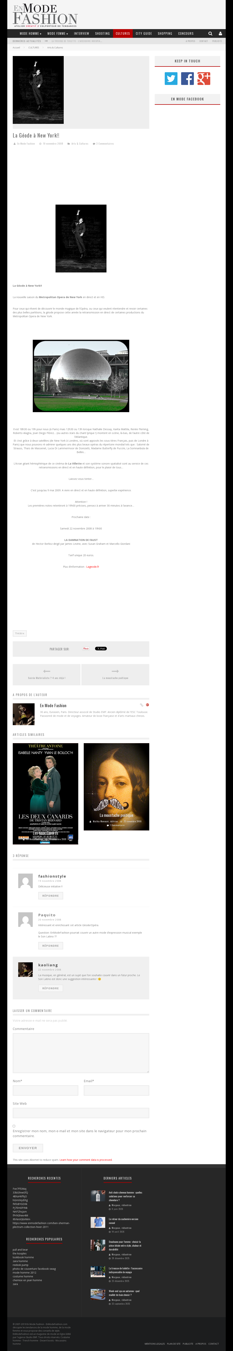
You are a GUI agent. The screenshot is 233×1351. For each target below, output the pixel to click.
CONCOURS (186, 33)
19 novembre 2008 (49, 880)
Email (89, 1081)
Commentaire (23, 1029)
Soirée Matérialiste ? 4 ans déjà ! (46, 678)
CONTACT (204, 41)
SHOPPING (165, 33)
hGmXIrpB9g (20, 1200)
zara (15, 1284)
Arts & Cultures (55, 47)
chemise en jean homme (27, 1280)
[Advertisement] (81, 176)
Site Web (20, 1103)
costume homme (23, 1276)
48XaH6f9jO (20, 1196)
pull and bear (20, 1249)
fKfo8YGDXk (20, 1204)
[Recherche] (211, 33)
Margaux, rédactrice (121, 1205)
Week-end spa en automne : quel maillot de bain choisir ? (82, 41)
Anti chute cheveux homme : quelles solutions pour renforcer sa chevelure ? (125, 1196)
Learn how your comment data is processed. (86, 1159)
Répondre (50, 895)
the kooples (20, 1253)
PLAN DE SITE (173, 1343)
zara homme (20, 1261)
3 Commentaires (105, 143)
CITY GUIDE (144, 33)
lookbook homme (23, 1257)
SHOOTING (102, 33)
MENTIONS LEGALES (155, 1343)
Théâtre (19, 633)
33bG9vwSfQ (20, 1192)
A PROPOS (190, 41)
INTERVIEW (81, 33)
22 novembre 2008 (49, 969)
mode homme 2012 (24, 1272)
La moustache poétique (115, 678)
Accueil (16, 47)
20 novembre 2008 (49, 919)
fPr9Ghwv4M (20, 1215)
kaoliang (48, 965)
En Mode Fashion (26, 143)
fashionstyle (52, 876)
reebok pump (20, 1265)
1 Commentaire (117, 825)
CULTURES (123, 33)
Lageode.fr (92, 566)
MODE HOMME (29, 33)
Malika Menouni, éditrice (105, 821)
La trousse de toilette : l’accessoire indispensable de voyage (125, 1270)
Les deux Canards (45, 833)
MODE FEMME (57, 33)
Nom (17, 1081)
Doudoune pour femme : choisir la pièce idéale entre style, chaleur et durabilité (125, 1245)
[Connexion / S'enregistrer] (221, 33)
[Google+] (147, 705)
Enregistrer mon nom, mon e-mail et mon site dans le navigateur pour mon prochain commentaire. (79, 1133)
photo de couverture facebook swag (34, 1268)
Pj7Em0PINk (20, 1207)
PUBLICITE (217, 41)
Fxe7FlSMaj (19, 1188)
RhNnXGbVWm (21, 1219)
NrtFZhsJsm (20, 1211)
